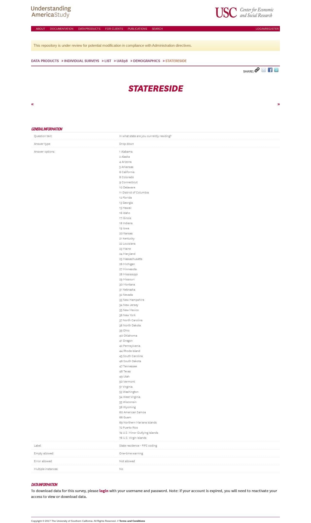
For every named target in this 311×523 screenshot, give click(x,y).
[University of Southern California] (244, 12)
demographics (146, 61)
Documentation (61, 28)
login (103, 490)
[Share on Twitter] (277, 71)
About (40, 28)
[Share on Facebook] (271, 71)
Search (157, 28)
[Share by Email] (264, 71)
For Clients (114, 28)
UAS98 (122, 61)
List (107, 61)
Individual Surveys (81, 61)
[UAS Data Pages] (51, 12)
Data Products (89, 28)
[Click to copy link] (258, 71)
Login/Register (267, 28)
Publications (137, 28)
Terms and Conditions (132, 521)
